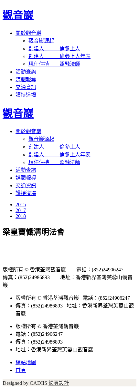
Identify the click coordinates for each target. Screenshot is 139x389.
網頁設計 (58, 383)
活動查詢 (26, 71)
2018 (21, 216)
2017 (21, 210)
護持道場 (26, 95)
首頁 (21, 370)
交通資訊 (26, 87)
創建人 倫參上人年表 (59, 56)
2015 (21, 204)
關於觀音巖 (28, 33)
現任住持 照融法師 (54, 64)
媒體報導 (26, 79)
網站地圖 (26, 362)
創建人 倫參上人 (54, 48)
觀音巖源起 (41, 41)
